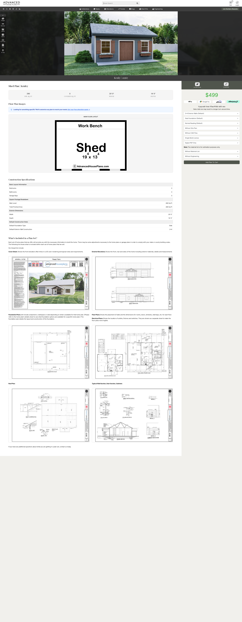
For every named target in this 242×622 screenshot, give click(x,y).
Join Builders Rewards (230, 9)
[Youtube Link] (10, 9)
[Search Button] (137, 3)
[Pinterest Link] (3, 9)
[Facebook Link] (13, 9)
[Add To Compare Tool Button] (226, 84)
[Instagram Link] (6, 9)
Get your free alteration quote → (79, 109)
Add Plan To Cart (212, 162)
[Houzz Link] (19, 9)
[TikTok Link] (16, 9)
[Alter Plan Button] (197, 84)
